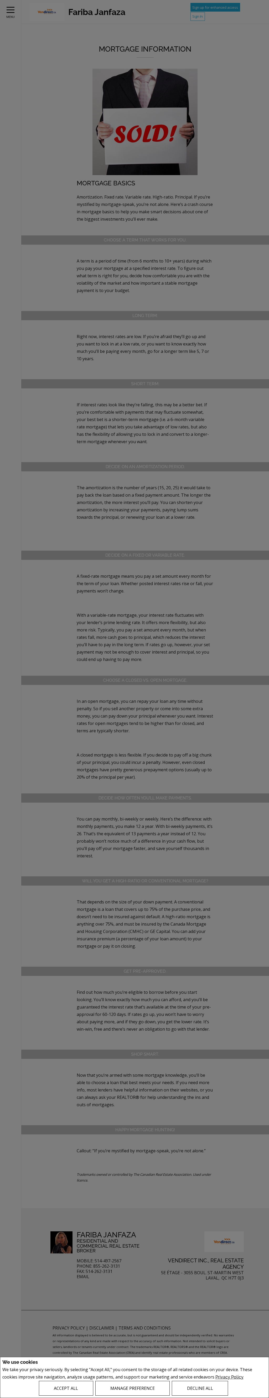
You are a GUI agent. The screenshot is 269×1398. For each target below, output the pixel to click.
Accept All (66, 1388)
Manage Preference (132, 1388)
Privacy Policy (229, 1377)
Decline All (200, 1388)
